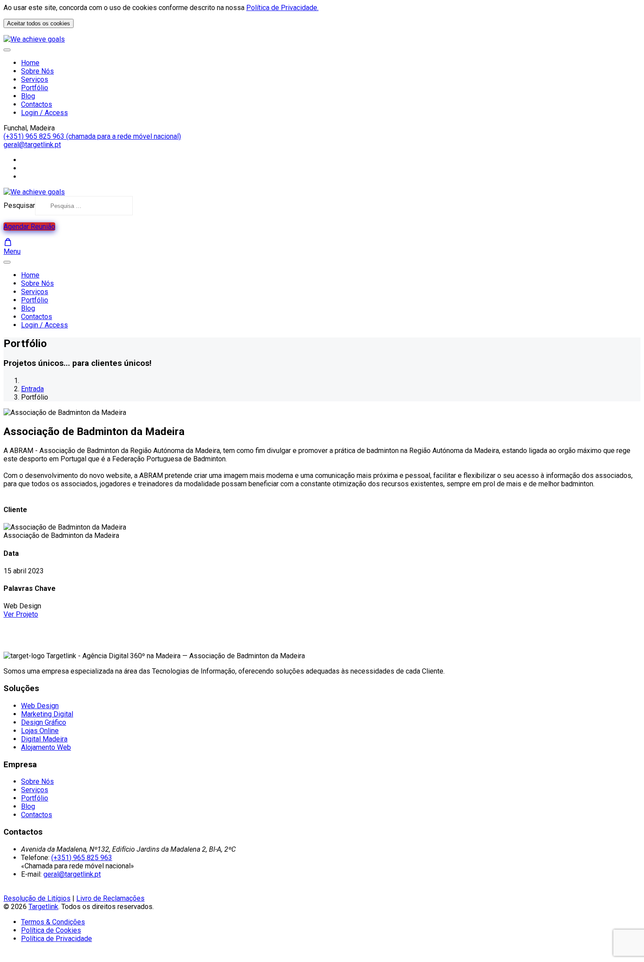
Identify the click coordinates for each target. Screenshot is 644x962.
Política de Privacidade (56, 938)
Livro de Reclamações (110, 898)
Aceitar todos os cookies (38, 23)
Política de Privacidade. (282, 8)
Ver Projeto (21, 614)
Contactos (36, 104)
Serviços (34, 79)
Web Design (40, 706)
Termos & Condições (53, 922)
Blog (28, 96)
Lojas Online (40, 731)
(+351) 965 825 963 (81, 857)
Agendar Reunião (29, 226)
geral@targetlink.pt (32, 144)
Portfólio (34, 88)
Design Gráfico (43, 722)
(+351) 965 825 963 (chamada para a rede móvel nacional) (92, 136)
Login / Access (44, 113)
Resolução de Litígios (37, 898)
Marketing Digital (47, 714)
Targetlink (43, 906)
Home (30, 63)
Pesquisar (19, 205)
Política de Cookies (51, 930)
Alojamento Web (46, 747)
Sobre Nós (37, 71)
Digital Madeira (44, 739)
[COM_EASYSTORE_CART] (8, 242)
